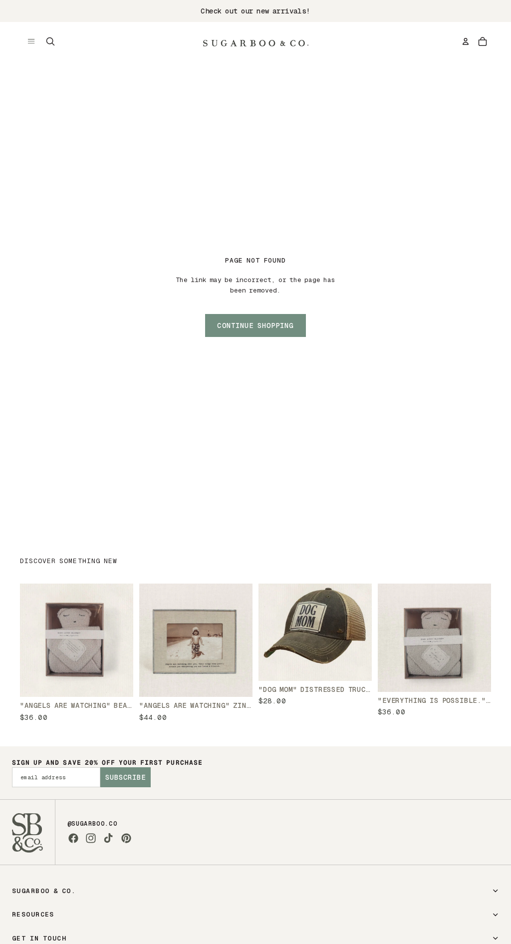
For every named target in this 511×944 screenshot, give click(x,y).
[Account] (465, 41)
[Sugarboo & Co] (255, 41)
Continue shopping (255, 325)
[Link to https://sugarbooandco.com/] (27, 832)
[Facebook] (73, 838)
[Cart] (482, 41)
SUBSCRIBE (125, 777)
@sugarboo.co (92, 824)
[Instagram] (91, 838)
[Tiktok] (108, 838)
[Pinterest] (126, 838)
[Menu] (31, 41)
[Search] (50, 41)
